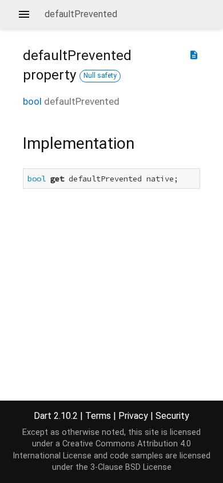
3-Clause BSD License (131, 467)
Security (172, 415)
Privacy (133, 415)
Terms (98, 415)
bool (32, 101)
